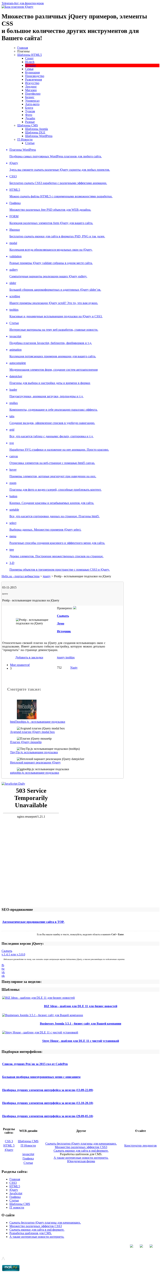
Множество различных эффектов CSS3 (81, 1147)
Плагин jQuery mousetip (26, 742)
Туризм (30, 111)
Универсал (32, 100)
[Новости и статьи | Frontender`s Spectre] (13, 783)
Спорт (29, 58)
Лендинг (31, 86)
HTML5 (14, 1186)
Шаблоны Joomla (36, 129)
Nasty (74, 667)
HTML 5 (9, 1145)
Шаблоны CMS (27, 125)
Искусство (32, 83)
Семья (29, 69)
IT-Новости (25, 139)
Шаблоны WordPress (38, 136)
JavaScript (15, 1193)
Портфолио (32, 93)
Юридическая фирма (81, 1161)
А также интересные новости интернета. (81, 1157)
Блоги (29, 107)
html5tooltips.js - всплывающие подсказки (37, 721)
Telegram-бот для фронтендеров (23, 3)
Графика (28, 1158)
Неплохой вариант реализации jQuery (35, 762)
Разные (30, 121)
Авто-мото (32, 104)
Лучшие (30, 65)
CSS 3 (9, 1141)
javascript (28, 1154)
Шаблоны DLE (35, 132)
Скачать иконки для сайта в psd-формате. (81, 1150)
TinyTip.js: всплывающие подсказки (34, 752)
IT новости (16, 1207)
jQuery (9, 1149)
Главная (22, 47)
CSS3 (13, 1182)
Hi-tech (29, 62)
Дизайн (30, 118)
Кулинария (32, 72)
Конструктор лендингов (140, 1145)
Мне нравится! (20, 665)
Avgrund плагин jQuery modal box (32, 732)
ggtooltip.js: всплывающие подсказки (34, 772)
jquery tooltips (66, 657)
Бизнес (29, 97)
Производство (34, 76)
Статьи (30, 143)
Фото (28, 114)
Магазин (31, 90)
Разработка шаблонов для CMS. (30, 1233)
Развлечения (33, 79)
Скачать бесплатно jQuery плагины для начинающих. (81, 1143)
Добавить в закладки (29, 657)
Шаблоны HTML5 (29, 54)
